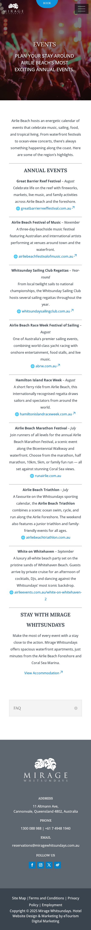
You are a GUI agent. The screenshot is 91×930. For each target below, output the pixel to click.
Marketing (49, 916)
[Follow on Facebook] (32, 865)
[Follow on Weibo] (57, 865)
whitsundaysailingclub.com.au (46, 311)
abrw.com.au (46, 366)
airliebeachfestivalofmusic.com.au (46, 256)
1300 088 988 (31, 828)
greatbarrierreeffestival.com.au (46, 208)
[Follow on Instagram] (40, 865)
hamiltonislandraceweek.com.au (46, 414)
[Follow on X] (49, 865)
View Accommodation (41, 673)
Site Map (19, 898)
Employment (52, 905)
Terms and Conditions (46, 898)
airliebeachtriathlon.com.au (48, 537)
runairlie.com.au (48, 475)
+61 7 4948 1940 (57, 828)
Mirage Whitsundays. (55, 911)
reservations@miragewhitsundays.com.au (45, 845)
